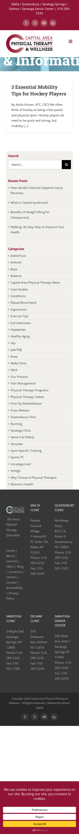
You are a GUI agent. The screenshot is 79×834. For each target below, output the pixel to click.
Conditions (18, 296)
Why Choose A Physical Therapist (34, 477)
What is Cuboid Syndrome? (30, 202)
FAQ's (10, 566)
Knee (14, 356)
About (10, 556)
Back (14, 269)
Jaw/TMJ (16, 350)
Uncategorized (21, 464)
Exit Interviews (21, 323)
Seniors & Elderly (22, 437)
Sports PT (17, 457)
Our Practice (19, 377)
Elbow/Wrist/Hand (23, 303)
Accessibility (15, 588)
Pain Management (23, 383)
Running (16, 424)
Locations (15, 572)
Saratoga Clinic (21, 430)
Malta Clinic (19, 363)
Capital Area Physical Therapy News (35, 282)
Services (11, 561)
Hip (13, 343)
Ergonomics (19, 309)
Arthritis (16, 262)
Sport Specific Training (26, 451)
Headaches (18, 330)
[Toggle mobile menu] (71, 41)
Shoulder (17, 444)
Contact (11, 582)
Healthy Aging (20, 336)
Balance (16, 276)
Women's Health (22, 484)
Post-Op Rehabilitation (26, 403)
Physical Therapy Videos (27, 397)
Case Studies (19, 289)
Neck (14, 370)
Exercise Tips (19, 316)
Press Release (20, 410)
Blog (20, 566)
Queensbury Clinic (23, 417)
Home (10, 551)
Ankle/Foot (18, 256)
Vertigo (15, 471)
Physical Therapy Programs (29, 390)
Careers (11, 577)
